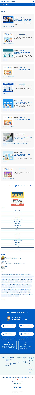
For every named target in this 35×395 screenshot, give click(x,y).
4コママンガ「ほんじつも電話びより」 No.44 (22, 35)
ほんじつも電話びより (11, 43)
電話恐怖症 (22, 289)
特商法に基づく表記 (20, 377)
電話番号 (9, 289)
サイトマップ (3, 377)
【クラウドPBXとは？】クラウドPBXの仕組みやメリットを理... (15, 263)
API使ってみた (18, 284)
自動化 (11, 287)
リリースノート (22, 100)
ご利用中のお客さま (31, 355)
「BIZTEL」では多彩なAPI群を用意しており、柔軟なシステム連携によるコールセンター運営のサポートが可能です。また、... (23, 56)
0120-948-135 (20, 319)
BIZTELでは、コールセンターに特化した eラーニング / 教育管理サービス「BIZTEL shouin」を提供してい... (23, 106)
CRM (6, 276)
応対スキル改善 (17, 276)
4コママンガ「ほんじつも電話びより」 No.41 (22, 171)
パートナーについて (26, 377)
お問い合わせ (25, 325)
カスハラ (24, 292)
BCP (25, 279)
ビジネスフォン (7, 282)
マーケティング (31, 276)
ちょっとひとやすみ (22, 67)
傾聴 (11, 282)
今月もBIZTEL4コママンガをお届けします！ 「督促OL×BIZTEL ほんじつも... (22, 71)
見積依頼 (25, 333)
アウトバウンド (23, 284)
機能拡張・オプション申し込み (31, 365)
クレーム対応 (18, 292)
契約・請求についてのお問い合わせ (31, 367)
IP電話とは (18, 362)
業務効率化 (6, 279)
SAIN (14, 287)
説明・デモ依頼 (8, 333)
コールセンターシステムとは (19, 360)
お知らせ (2, 357)
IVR (27, 282)
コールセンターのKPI (17, 221)
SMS (21, 292)
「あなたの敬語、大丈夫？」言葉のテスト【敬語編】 (13, 258)
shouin (30, 282)
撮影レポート (17, 244)
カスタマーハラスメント (13, 292)
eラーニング (3, 294)
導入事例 (11, 355)
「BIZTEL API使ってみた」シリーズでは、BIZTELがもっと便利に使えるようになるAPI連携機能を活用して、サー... (23, 140)
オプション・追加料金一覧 (31, 363)
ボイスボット (29, 289)
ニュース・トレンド (17, 250)
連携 (25, 289)
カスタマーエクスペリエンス (28, 277)
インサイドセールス (7, 277)
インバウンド (19, 287)
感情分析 (8, 287)
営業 (20, 277)
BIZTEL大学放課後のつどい (17, 294)
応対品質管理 (17, 223)
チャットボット (28, 284)
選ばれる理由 (12, 357)
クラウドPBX (21, 17)
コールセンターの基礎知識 (5, 274)
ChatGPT (13, 289)
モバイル (22, 279)
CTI (17, 227)
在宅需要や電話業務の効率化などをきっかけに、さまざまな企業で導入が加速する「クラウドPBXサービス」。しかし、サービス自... (23, 23)
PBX (9, 26)
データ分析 (3, 276)
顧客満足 (3, 279)
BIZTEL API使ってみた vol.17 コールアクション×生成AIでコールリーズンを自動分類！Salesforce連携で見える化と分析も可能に (23, 137)
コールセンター (5, 43)
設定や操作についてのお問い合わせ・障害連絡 (31, 370)
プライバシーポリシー (15, 377)
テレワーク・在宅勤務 (29, 279)
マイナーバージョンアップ (17, 214)
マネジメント (26, 276)
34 (30, 185)
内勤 (18, 277)
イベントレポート (17, 242)
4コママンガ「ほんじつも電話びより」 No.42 (22, 119)
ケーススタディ (17, 248)
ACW (31, 294)
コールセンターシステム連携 (25, 287)
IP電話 (11, 284)
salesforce (5, 287)
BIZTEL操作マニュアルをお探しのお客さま (31, 358)
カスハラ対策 (28, 292)
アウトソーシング (4, 284)
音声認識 (24, 143)
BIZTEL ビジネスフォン (7, 363)
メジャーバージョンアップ (17, 212)
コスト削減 (3, 282)
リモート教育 (21, 282)
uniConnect (3, 292)
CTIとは (18, 358)
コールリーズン (8, 294)
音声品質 (12, 26)
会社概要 (7, 377)
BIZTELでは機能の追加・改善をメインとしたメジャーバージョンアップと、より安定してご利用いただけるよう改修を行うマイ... (23, 158)
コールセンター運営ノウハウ (6, 143)
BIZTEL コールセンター (7, 358)
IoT (16, 287)
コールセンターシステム (17, 231)
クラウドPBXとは (19, 357)
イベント (23, 294)
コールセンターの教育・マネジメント (17, 219)
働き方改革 (22, 274)
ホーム (3, 355)
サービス (5, 355)
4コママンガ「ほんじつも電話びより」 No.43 (22, 69)
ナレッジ (17, 246)
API (6, 93)
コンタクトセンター (5, 26)
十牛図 (9, 279)
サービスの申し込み (25, 363)
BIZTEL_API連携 (22, 50)
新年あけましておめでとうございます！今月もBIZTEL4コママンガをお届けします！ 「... (23, 38)
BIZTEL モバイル (7, 361)
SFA (3, 277)
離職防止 (14, 284)
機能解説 (4, 93)
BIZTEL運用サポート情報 (31, 361)
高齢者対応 (7, 292)
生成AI (27, 143)
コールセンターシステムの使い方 (15, 143)
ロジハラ (8, 284)
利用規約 (10, 377)
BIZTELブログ (18, 355)
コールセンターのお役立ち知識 (17, 240)
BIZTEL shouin (17, 238)
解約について (30, 372)
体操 (22, 277)
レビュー (11, 359)
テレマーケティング (14, 277)
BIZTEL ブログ (5, 4)
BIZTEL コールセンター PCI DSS (7, 360)
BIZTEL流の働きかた (17, 225)
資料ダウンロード (8, 325)
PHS (2, 287)
